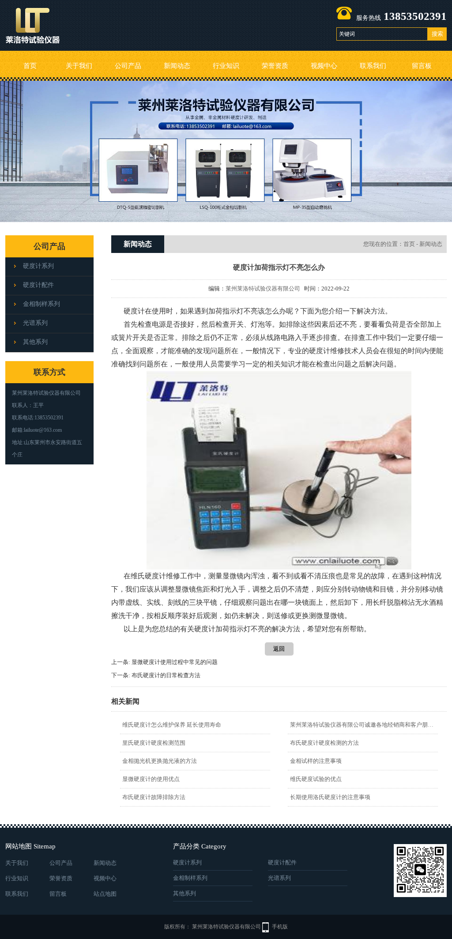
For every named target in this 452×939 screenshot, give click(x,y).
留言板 (422, 65)
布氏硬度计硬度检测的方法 (324, 742)
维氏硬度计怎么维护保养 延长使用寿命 (171, 724)
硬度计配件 (38, 285)
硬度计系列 (38, 266)
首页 (30, 65)
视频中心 (324, 65)
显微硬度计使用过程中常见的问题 (175, 662)
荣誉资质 (275, 65)
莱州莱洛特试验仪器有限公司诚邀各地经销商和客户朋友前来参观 (362, 724)
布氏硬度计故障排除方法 (153, 797)
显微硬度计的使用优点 (151, 779)
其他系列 (35, 342)
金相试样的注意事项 (316, 761)
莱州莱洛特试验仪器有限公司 (263, 288)
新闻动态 (177, 65)
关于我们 (79, 65)
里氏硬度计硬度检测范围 (153, 742)
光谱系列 (35, 323)
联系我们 (373, 65)
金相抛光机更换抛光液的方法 (159, 761)
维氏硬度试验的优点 (316, 779)
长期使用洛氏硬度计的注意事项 (330, 797)
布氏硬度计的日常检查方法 (166, 675)
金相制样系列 (41, 304)
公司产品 (128, 65)
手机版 (280, 927)
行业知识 (226, 65)
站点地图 (105, 893)
